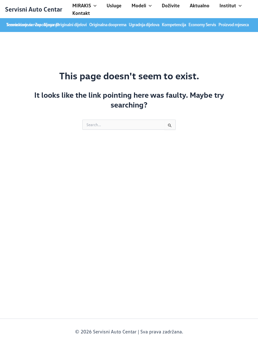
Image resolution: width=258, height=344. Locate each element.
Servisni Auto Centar (33, 9)
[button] (93, 5)
